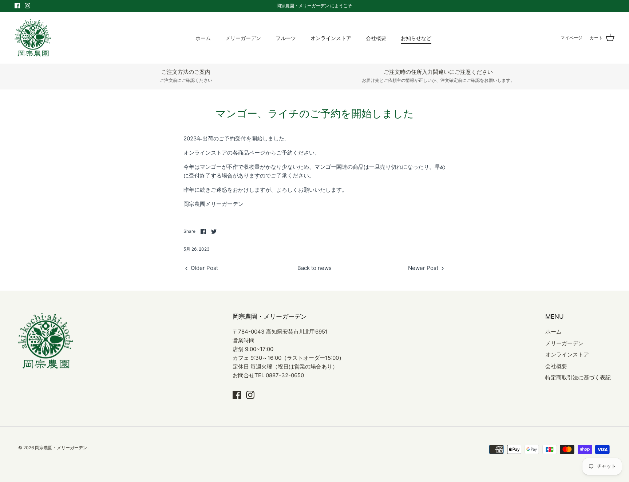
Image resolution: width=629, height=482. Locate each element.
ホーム (203, 38)
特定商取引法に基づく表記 (578, 377)
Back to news (314, 267)
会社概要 (376, 38)
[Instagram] (27, 5)
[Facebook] (17, 5)
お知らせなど (416, 38)
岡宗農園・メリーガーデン (61, 447)
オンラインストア (330, 38)
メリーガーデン (243, 38)
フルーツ (286, 38)
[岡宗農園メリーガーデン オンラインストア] (33, 38)
